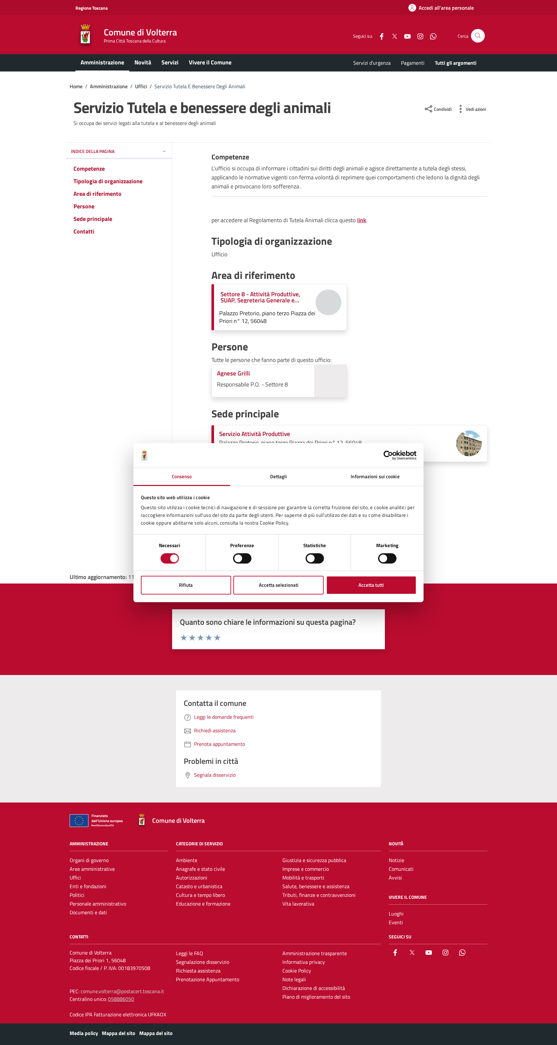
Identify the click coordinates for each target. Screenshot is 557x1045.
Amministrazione (102, 62)
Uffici (75, 877)
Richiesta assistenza (198, 970)
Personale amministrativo (98, 903)
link (361, 220)
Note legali (294, 979)
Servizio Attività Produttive (254, 434)
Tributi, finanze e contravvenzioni (319, 895)
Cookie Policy (296, 970)
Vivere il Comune (210, 62)
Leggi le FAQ (189, 953)
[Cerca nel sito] (478, 36)
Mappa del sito (118, 1033)
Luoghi (396, 913)
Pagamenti (413, 63)
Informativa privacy (303, 962)
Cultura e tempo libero (200, 895)
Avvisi (395, 877)
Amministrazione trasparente (314, 953)
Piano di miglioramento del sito (316, 997)
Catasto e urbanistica (199, 886)
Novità (142, 62)
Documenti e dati (88, 912)
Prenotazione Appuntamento (207, 979)
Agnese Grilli (233, 373)
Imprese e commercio (305, 869)
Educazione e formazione (203, 903)
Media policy (84, 1033)
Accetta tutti (371, 585)
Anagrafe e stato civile (200, 869)
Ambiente (186, 860)
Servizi (170, 62)
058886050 (121, 999)
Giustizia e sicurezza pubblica (314, 860)
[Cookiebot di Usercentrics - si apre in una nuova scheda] (388, 455)
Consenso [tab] (182, 476)
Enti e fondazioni (88, 886)
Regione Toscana (91, 8)
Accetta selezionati (278, 585)
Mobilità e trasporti (303, 877)
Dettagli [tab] (278, 476)
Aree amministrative (92, 869)
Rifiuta (186, 585)
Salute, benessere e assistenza (315, 886)
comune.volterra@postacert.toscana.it (122, 991)
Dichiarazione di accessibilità (313, 988)
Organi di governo (89, 860)
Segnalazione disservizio (202, 962)
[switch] (242, 558)
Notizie (396, 860)
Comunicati (401, 869)
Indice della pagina (92, 151)
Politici (77, 895)
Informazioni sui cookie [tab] (375, 476)
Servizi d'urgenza (372, 63)
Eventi (396, 922)
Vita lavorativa (298, 903)
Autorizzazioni (191, 877)
